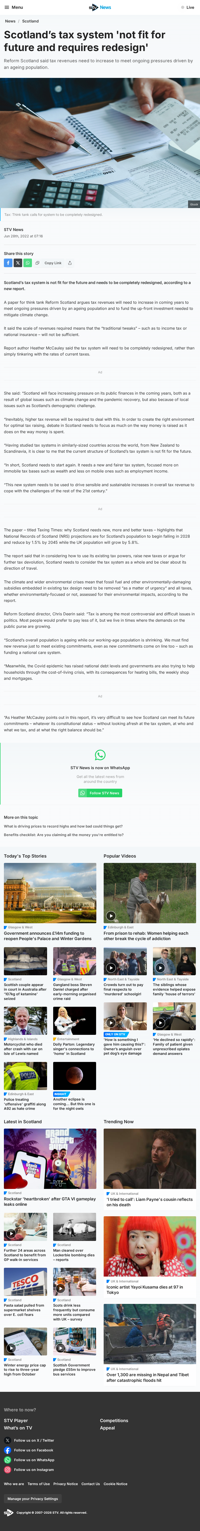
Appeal (107, 1427)
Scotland (30, 21)
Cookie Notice (115, 1484)
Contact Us (90, 1484)
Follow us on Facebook (33, 1450)
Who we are (14, 1484)
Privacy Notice (65, 1484)
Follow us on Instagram (34, 1470)
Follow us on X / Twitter (34, 1440)
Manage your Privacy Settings (33, 1499)
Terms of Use (39, 1484)
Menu (17, 7)
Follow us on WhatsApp (34, 1460)
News (10, 21)
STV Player (16, 1420)
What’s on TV (18, 1427)
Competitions (114, 1420)
